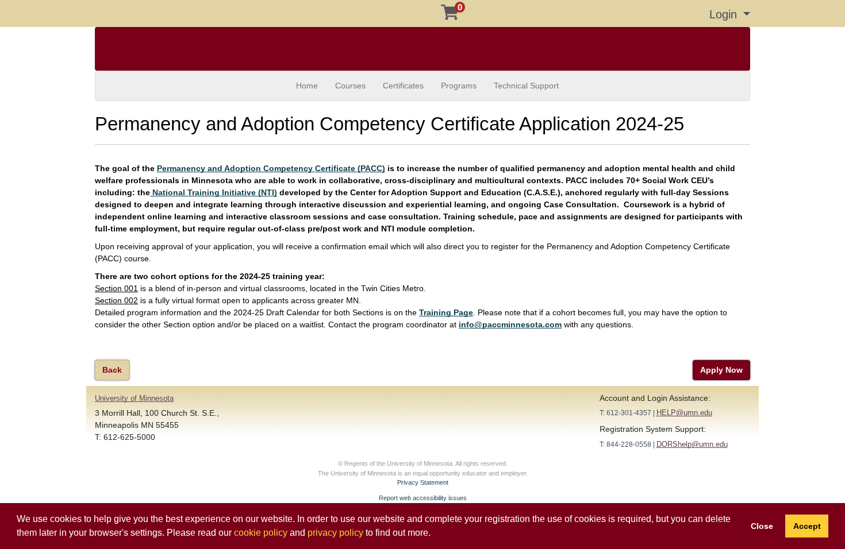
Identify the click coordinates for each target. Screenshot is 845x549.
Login (724, 14)
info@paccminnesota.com (510, 324)
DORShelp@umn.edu (692, 444)
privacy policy (335, 533)
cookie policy (260, 533)
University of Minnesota (134, 398)
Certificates (403, 85)
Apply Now (721, 369)
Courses (350, 85)
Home (307, 85)
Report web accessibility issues (423, 497)
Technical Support (526, 85)
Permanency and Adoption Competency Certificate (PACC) (271, 168)
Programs (459, 85)
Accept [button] (807, 526)
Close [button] (762, 526)
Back (112, 369)
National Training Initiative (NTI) (213, 192)
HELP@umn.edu (684, 412)
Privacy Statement (422, 482)
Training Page (446, 312)
